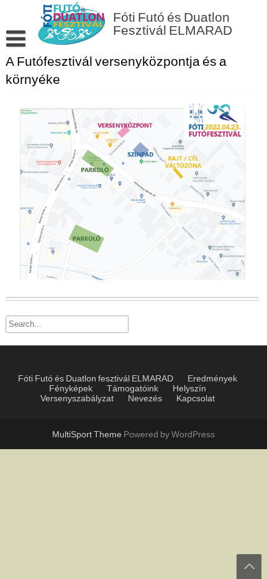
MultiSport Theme (88, 435)
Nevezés (145, 398)
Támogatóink (132, 389)
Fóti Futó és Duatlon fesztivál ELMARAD (95, 379)
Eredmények (212, 379)
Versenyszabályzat (77, 398)
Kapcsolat (195, 398)
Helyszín (189, 389)
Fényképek (71, 389)
